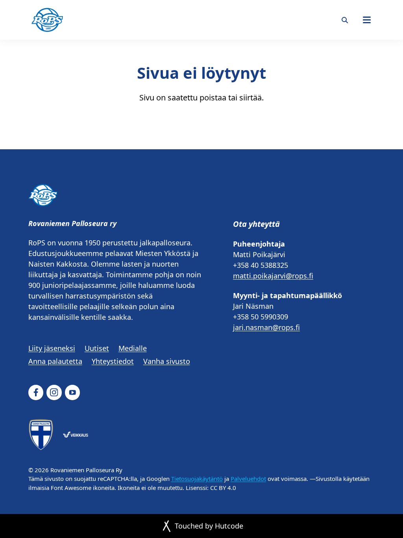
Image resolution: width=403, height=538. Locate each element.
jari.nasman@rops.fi (266, 327)
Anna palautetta (55, 361)
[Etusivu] (47, 20)
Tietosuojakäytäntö (197, 478)
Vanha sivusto (166, 361)
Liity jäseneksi (51, 348)
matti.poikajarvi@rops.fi (273, 275)
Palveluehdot (248, 478)
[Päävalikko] (367, 20)
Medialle (132, 348)
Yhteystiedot (113, 361)
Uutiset (97, 348)
